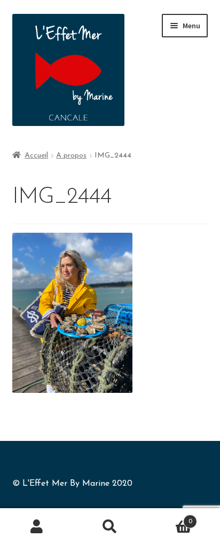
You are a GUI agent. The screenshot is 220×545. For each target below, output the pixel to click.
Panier (169, 518)
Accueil (36, 156)
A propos (71, 156)
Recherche (109, 527)
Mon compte (36, 527)
